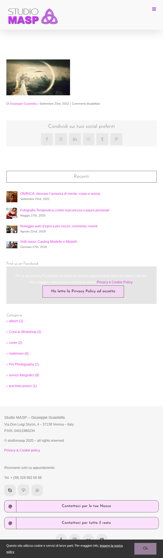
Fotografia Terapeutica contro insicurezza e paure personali (64, 210)
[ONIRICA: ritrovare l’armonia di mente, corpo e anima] (11, 194)
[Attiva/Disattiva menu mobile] (154, 9)
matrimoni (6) (19, 353)
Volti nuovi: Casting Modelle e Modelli (48, 241)
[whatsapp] (37, 490)
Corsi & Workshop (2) (25, 332)
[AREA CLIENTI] (23, 490)
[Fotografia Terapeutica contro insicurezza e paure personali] (11, 211)
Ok (145, 549)
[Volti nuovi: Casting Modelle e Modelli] (11, 244)
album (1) (16, 321)
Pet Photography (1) (24, 364)
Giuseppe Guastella (23, 103)
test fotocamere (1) (23, 386)
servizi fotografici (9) (24, 375)
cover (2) (15, 342)
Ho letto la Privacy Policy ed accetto (83, 291)
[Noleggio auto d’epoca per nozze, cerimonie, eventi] (11, 229)
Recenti (81, 176)
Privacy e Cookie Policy (114, 282)
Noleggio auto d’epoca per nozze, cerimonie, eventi (58, 226)
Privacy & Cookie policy (22, 450)
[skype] (10, 490)
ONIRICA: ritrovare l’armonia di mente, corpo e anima (60, 193)
